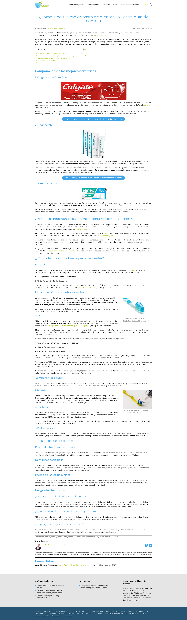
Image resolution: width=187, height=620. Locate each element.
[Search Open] (151, 4)
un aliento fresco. (102, 35)
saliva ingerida (108, 236)
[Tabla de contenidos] (84, 49)
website (146, 545)
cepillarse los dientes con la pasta (60, 251)
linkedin (150, 545)
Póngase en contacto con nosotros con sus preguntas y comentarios (94, 587)
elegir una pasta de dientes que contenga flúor (69, 326)
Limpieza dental (93, 5)
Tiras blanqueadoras (110, 5)
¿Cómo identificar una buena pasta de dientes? (54, 58)
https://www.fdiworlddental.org (72, 565)
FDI (38, 277)
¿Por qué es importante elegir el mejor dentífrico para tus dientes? (62, 56)
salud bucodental (85, 287)
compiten (131, 270)
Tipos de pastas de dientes (47, 60)
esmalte (146, 105)
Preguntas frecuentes (45, 63)
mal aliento (81, 229)
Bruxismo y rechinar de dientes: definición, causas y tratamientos (50, 592)
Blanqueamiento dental (129, 5)
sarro (106, 233)
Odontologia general (76, 5)
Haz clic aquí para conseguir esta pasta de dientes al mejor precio (93, 119)
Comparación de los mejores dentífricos (51, 53)
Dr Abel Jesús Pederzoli (56, 29)
